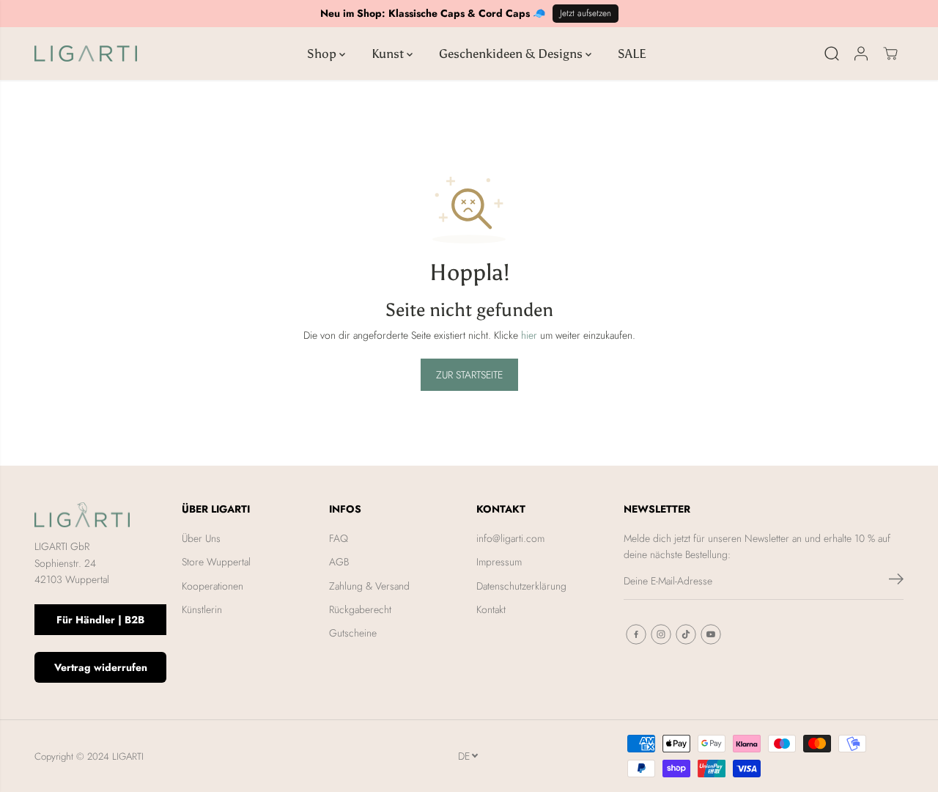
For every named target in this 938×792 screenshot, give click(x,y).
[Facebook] (636, 634)
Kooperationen (212, 586)
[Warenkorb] (890, 53)
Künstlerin (202, 609)
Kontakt (491, 609)
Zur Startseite (469, 374)
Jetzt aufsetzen (585, 13)
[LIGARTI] (85, 53)
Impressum (499, 561)
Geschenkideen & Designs (512, 53)
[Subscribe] (896, 581)
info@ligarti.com (510, 538)
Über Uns (201, 538)
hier (529, 335)
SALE (632, 53)
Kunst (389, 53)
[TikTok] (685, 634)
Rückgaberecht (360, 609)
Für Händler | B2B (100, 619)
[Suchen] (832, 53)
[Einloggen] (861, 53)
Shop (323, 53)
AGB (339, 561)
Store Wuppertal (216, 561)
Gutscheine (353, 633)
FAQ (338, 538)
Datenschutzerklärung (521, 586)
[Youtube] (710, 634)
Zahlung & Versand (369, 586)
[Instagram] (661, 634)
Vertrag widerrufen (100, 667)
